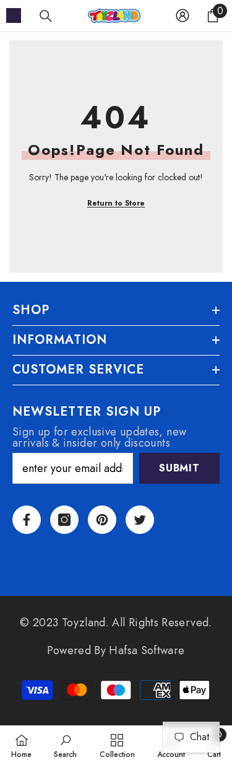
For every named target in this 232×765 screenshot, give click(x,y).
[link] (65, 745)
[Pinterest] (102, 519)
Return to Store (116, 203)
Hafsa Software (146, 650)
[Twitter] (140, 519)
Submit (179, 468)
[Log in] (182, 15)
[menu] (13, 15)
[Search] (45, 16)
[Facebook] (26, 519)
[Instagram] (64, 519)
